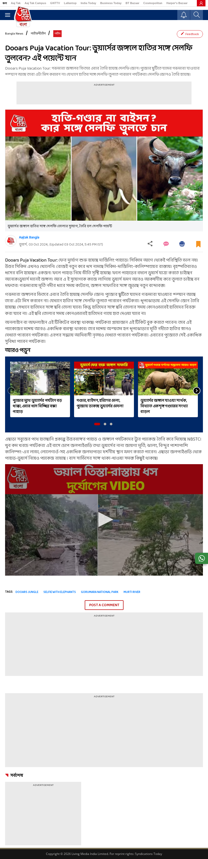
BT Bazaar (132, 3)
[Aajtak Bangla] (10, 240)
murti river (132, 592)
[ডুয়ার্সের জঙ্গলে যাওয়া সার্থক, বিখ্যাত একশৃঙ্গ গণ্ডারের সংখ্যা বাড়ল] (168, 378)
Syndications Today (148, 854)
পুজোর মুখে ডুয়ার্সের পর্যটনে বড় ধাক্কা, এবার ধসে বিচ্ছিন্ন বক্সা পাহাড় (37, 406)
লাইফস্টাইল (38, 34)
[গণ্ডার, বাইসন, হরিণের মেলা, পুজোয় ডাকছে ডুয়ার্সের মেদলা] (104, 378)
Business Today (111, 3)
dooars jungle (26, 592)
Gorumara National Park (99, 592)
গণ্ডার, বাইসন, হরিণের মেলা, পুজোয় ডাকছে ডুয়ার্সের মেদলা (100, 403)
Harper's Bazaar (176, 3)
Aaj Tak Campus (35, 3)
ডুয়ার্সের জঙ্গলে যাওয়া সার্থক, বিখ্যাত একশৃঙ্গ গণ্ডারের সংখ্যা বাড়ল (164, 406)
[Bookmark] (198, 246)
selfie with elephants (59, 592)
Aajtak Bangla (29, 237)
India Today (88, 3)
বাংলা (5, 3)
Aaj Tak (16, 3)
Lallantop (70, 3)
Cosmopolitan (152, 3)
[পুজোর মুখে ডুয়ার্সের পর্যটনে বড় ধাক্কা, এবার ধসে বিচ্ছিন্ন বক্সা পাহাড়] (40, 378)
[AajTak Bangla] (23, 16)
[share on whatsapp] (201, 558)
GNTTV (55, 3)
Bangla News (14, 34)
